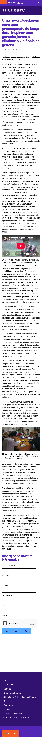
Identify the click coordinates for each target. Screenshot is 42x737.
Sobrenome (7, 575)
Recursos (8, 700)
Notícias (7, 688)
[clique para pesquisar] (6, 730)
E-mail (5, 585)
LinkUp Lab (39, 2)
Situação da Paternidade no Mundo (20, 696)
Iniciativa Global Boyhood (21, 2)
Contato (7, 709)
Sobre (6, 680)
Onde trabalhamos (12, 692)
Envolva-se (8, 705)
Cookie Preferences (14, 713)
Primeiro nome (8, 565)
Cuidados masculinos (12, 2)
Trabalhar (8, 684)
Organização (7, 595)
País (4, 605)
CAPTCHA (6, 615)
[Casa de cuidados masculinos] (14, 10)
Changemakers (30, 1)
